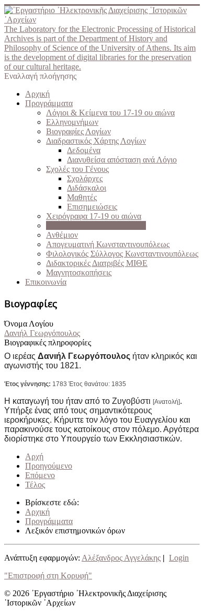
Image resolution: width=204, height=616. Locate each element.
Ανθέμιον (62, 234)
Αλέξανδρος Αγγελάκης (121, 557)
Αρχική (37, 93)
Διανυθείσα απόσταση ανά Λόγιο (122, 159)
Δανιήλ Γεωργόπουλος (42, 333)
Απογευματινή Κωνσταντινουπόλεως (107, 244)
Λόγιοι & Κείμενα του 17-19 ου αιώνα (110, 112)
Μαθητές (82, 197)
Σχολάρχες (85, 178)
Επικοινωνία (45, 281)
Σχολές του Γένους (77, 169)
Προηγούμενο (48, 465)
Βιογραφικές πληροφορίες (47, 342)
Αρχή (34, 456)
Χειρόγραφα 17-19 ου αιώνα (93, 216)
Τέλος (35, 484)
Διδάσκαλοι (86, 187)
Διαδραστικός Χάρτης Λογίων (96, 140)
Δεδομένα (83, 150)
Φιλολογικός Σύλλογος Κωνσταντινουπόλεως (122, 253)
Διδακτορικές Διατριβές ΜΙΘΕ (97, 263)
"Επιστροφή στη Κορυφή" (48, 575)
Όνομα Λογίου (28, 323)
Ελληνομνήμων (72, 122)
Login (179, 557)
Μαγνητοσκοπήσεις (78, 272)
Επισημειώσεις (92, 206)
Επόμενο (40, 475)
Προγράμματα (49, 103)
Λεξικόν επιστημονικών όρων (96, 225)
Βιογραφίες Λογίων (78, 131)
